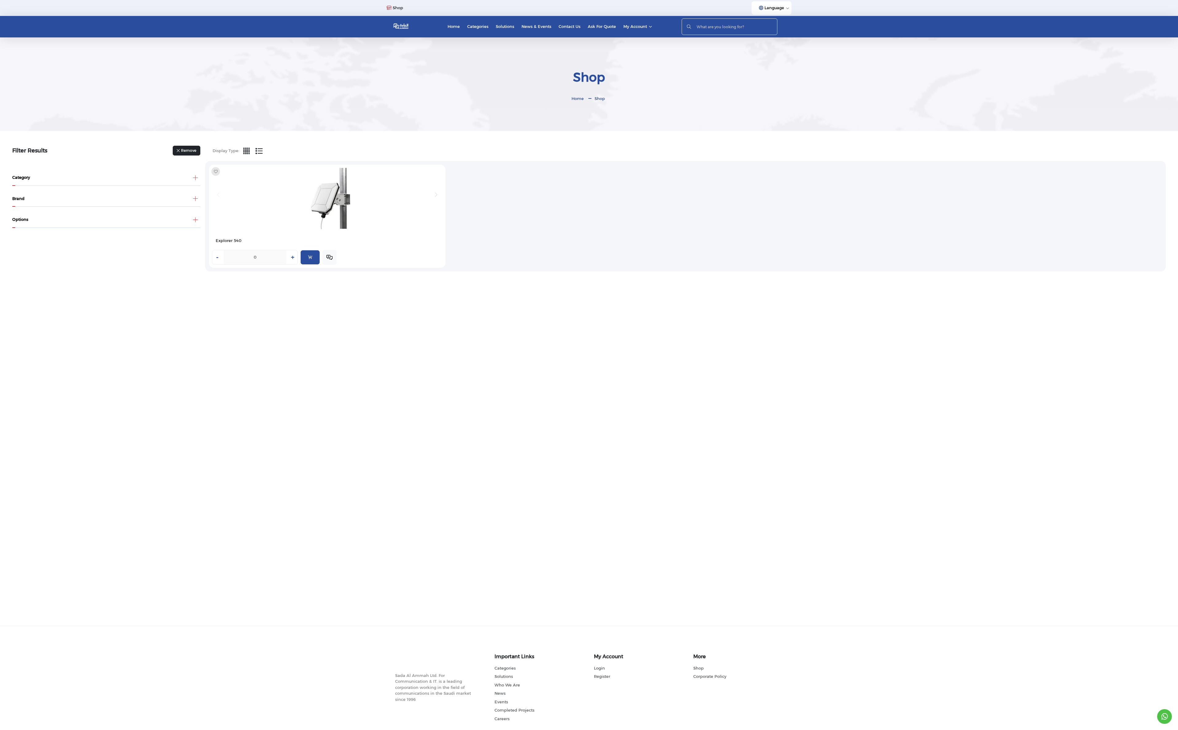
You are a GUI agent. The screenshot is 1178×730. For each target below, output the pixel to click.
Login (599, 668)
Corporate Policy (709, 676)
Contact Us (569, 26)
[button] (436, 195)
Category (21, 177)
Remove (188, 150)
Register (602, 676)
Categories (477, 26)
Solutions (505, 26)
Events (501, 701)
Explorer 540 (228, 240)
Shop (600, 98)
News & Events (536, 26)
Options (20, 219)
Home (454, 26)
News (500, 693)
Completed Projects (514, 710)
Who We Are (507, 684)
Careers (502, 718)
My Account (635, 26)
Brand (18, 198)
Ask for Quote (602, 26)
